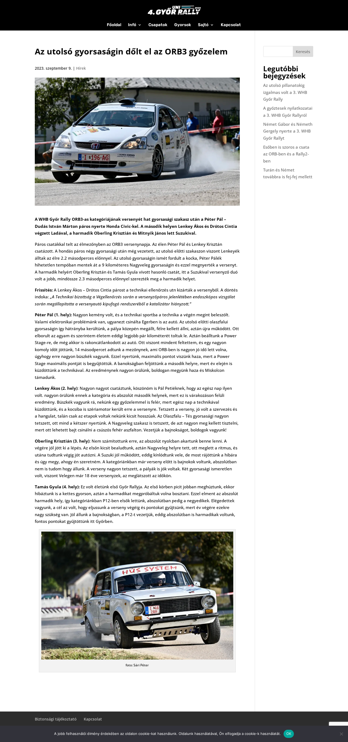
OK (288, 733)
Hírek (81, 68)
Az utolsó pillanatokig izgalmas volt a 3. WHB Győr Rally (285, 92)
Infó (132, 25)
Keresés (303, 51)
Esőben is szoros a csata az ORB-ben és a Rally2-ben (286, 154)
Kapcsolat (231, 25)
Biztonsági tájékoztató (56, 719)
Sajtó (203, 25)
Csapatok (157, 25)
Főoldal (114, 25)
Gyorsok (182, 25)
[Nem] (341, 734)
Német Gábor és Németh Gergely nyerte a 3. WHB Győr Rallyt (287, 131)
